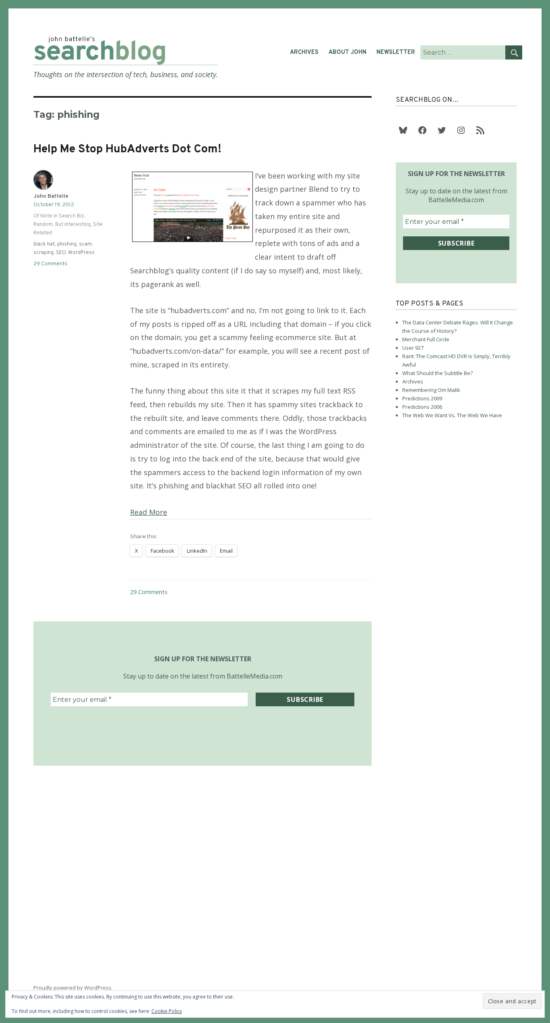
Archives (304, 52)
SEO (61, 253)
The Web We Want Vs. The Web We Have (452, 415)
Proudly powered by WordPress (72, 987)
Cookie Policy (166, 1011)
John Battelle (50, 196)
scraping (43, 253)
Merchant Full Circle (425, 339)
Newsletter (395, 52)
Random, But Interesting (62, 224)
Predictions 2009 (422, 398)
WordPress (81, 253)
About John (347, 52)
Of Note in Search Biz (58, 216)
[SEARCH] (513, 52)
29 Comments (148, 592)
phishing (67, 244)
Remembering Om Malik (431, 390)
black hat (44, 244)
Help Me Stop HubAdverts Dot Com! (127, 149)
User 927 (413, 347)
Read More (148, 512)
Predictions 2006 (422, 406)
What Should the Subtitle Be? (437, 373)
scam (85, 244)
